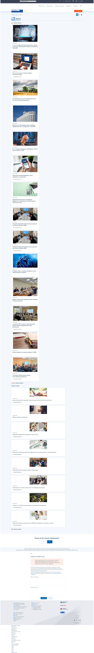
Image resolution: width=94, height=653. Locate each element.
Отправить (43, 598)
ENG (81, 6)
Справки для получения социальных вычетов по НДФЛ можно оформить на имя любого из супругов (32, 523)
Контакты (75, 6)
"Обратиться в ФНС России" (41, 570)
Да (49, 541)
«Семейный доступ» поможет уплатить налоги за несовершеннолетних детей (28, 487)
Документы (68, 6)
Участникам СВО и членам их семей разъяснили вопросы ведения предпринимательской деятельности (23, 326)
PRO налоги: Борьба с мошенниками (19, 417)
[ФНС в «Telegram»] (80, 1)
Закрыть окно (14, 652)
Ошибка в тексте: (34, 587)
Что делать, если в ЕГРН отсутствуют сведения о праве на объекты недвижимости (29, 505)
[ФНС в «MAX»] (82, 1)
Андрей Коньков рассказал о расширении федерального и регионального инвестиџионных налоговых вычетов (24, 201)
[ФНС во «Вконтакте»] (76, 1)
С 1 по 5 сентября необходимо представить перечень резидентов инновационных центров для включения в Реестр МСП (25, 47)
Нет (43, 541)
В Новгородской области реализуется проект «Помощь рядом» (25, 470)
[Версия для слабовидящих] (60, 1)
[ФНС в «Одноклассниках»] (78, 1)
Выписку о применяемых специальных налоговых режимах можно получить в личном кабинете (32, 400)
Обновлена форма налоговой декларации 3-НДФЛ (24, 352)
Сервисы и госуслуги (59, 6)
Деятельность (50, 6)
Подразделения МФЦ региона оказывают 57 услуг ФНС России (25, 434)
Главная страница (14, 14)
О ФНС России (41, 6)
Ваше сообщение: (34, 577)
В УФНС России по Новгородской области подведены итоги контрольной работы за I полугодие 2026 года (34, 452)
